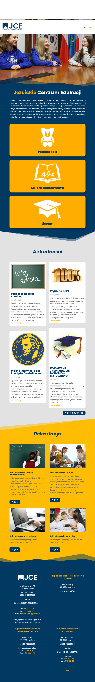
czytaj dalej (16, 323)
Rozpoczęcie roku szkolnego (22, 295)
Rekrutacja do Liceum (61, 472)
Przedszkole (47, 152)
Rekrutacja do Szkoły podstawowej (21, 473)
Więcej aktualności (74, 412)
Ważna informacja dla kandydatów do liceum (26, 372)
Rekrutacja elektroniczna (23, 536)
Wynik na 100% (59, 291)
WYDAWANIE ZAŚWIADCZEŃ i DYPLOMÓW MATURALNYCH (60, 372)
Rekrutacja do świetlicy (62, 536)
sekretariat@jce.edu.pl (30, 614)
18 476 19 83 (69, 658)
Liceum (47, 223)
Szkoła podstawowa (47, 188)
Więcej (14, 502)
